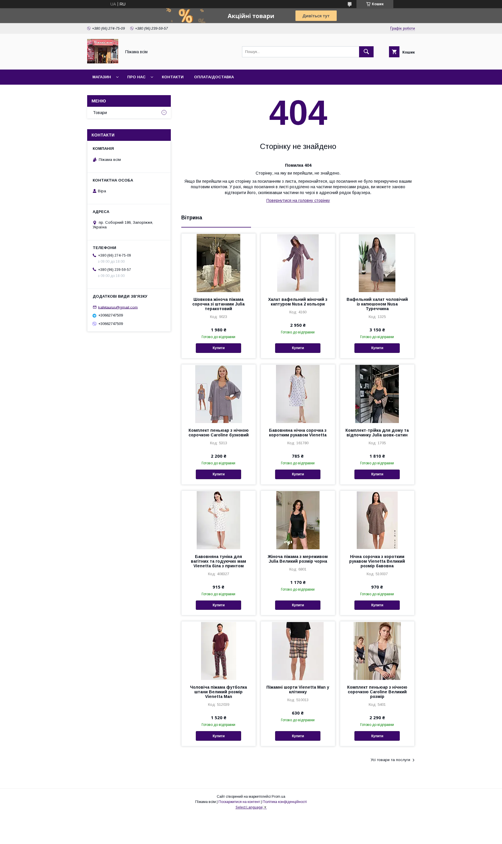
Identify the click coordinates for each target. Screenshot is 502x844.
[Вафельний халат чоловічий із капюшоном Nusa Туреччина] (377, 263)
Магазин (101, 77)
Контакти (173, 77)
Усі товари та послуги (390, 760)
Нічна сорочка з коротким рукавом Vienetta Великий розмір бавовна (377, 561)
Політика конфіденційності (285, 802)
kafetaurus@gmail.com (118, 307)
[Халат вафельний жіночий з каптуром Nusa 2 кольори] (298, 263)
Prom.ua (278, 797)
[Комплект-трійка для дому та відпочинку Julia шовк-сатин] (377, 394)
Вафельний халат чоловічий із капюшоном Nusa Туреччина (377, 304)
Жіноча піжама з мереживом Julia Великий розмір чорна (298, 559)
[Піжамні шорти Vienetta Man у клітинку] (298, 650)
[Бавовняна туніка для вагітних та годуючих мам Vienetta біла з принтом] (219, 520)
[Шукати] (366, 51)
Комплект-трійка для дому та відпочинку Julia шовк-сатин (377, 432)
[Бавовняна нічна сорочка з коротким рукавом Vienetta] (298, 394)
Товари (100, 112)
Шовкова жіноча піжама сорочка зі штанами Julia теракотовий (218, 304)
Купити (219, 348)
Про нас (136, 77)
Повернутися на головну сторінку (298, 200)
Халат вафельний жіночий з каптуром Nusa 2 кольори (297, 301)
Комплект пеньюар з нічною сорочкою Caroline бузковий (219, 432)
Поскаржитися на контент (239, 802)
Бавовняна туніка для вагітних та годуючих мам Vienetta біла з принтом (218, 561)
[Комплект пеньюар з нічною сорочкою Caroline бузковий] (219, 394)
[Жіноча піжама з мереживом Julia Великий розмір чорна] (298, 520)
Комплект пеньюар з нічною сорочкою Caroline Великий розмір (377, 692)
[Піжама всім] (102, 62)
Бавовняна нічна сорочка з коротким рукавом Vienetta (298, 432)
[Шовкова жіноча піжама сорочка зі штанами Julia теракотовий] (219, 263)
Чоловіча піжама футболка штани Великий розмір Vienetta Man (218, 692)
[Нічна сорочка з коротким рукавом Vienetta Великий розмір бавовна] (377, 520)
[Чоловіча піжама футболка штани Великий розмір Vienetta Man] (219, 650)
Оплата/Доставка (214, 77)
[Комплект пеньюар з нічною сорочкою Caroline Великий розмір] (377, 650)
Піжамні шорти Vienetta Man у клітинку (297, 689)
